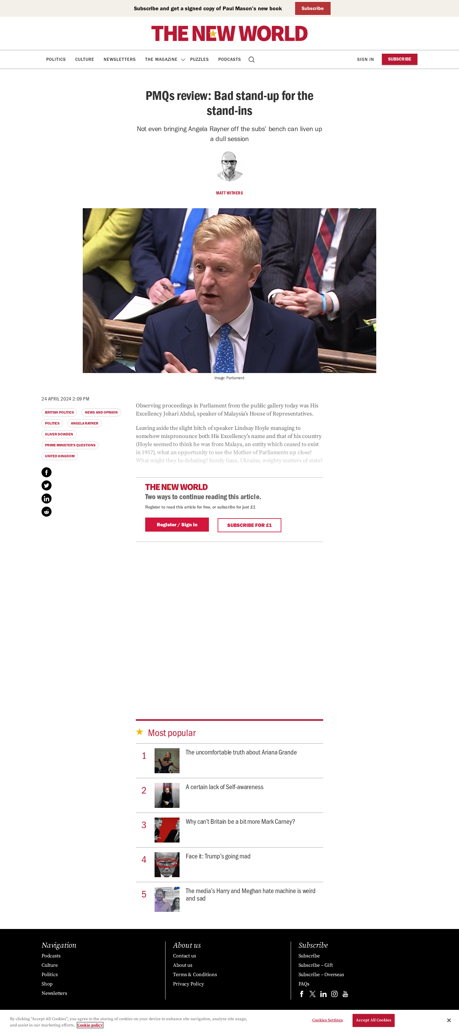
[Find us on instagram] (334, 995)
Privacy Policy (188, 984)
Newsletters (120, 59)
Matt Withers (229, 193)
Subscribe (313, 8)
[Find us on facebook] (302, 995)
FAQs (304, 984)
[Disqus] (229, 620)
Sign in (365, 59)
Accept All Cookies (373, 1020)
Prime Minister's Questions (70, 445)
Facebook (47, 472)
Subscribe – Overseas (321, 974)
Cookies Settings (327, 1020)
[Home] (229, 33)
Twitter (47, 485)
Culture (84, 59)
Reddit (47, 512)
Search (252, 59)
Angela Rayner (84, 423)
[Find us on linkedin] (323, 995)
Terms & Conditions (195, 974)
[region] (229, 1021)
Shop (47, 984)
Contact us (184, 956)
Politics (56, 59)
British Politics (59, 412)
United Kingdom (60, 456)
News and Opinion (101, 412)
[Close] (449, 1020)
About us (182, 965)
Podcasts (229, 59)
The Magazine (161, 59)
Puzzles (199, 59)
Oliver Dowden (59, 434)
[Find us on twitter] (312, 995)
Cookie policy (90, 1025)
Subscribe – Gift (316, 965)
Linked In (47, 499)
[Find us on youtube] (345, 995)
